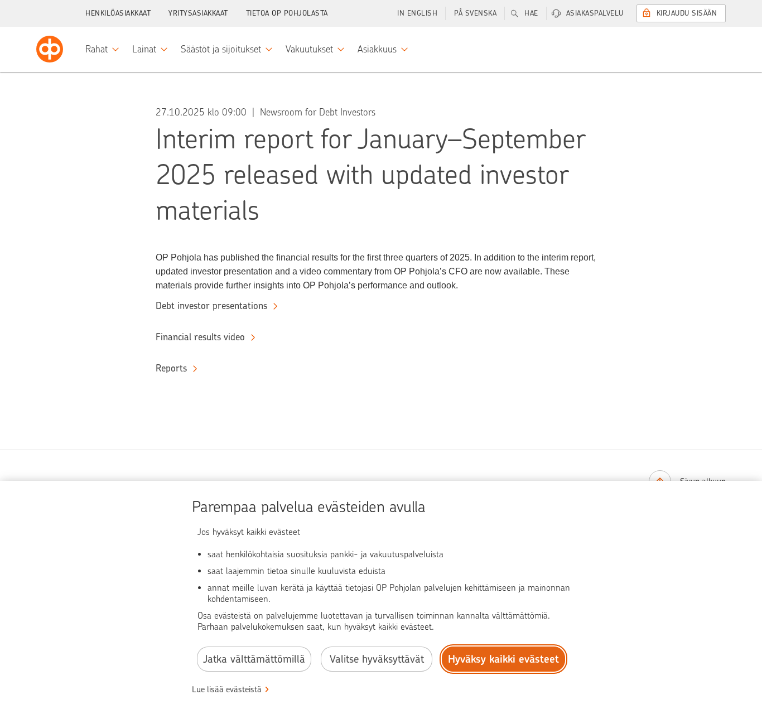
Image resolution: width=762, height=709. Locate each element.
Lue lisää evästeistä (227, 689)
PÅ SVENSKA (475, 13)
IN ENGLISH (417, 13)
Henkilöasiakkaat (118, 13)
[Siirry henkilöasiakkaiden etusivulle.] (49, 49)
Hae (531, 13)
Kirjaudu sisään (687, 13)
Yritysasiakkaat (198, 13)
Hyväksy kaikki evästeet (503, 659)
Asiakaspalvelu (595, 13)
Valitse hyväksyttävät (377, 659)
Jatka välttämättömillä (254, 659)
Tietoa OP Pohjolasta (287, 13)
